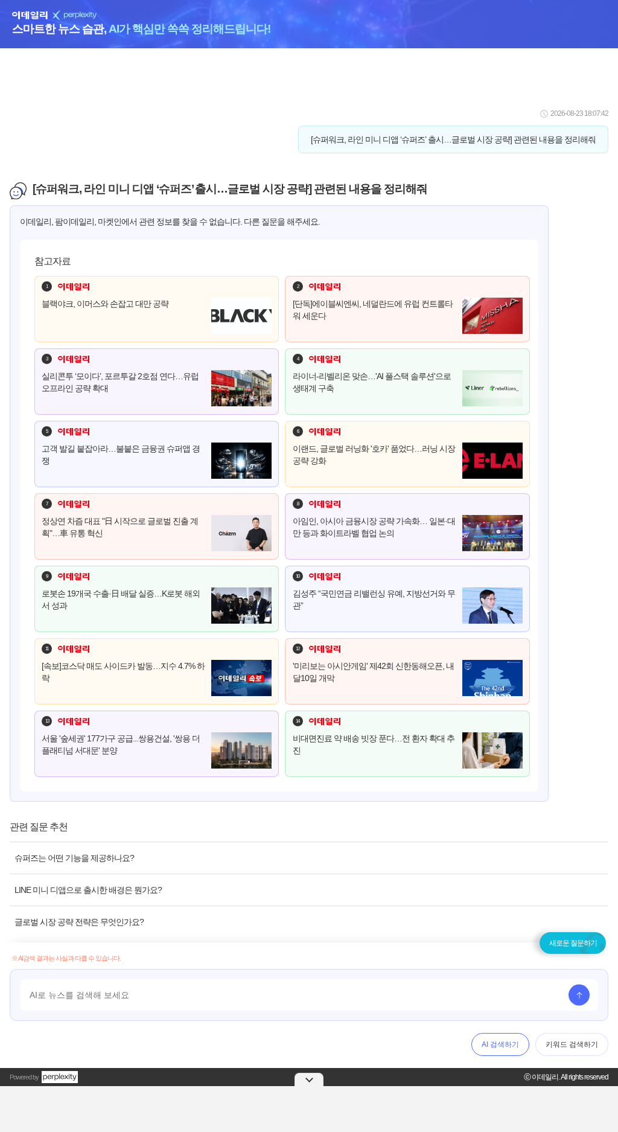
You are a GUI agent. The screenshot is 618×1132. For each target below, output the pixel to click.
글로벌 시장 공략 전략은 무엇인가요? (79, 922)
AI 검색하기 (500, 1044)
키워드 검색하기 (572, 1044)
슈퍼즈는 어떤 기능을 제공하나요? (74, 858)
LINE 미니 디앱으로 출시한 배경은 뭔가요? (88, 890)
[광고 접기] (309, 1079)
